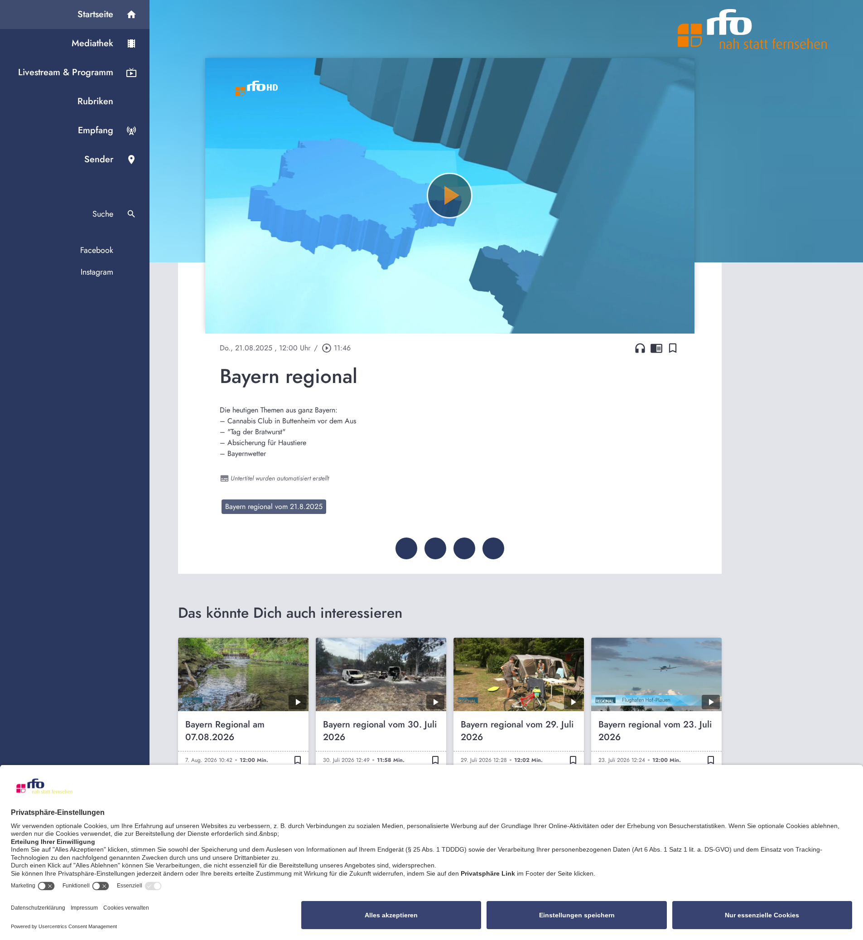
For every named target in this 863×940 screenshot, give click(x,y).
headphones (640, 348)
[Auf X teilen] (435, 548)
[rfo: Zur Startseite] (752, 29)
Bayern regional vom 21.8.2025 (274, 506)
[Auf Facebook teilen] (406, 548)
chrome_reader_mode (656, 348)
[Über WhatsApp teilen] (464, 548)
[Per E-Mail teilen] (493, 548)
